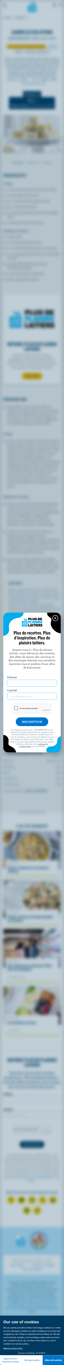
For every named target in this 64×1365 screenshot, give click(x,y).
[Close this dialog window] (55, 618)
